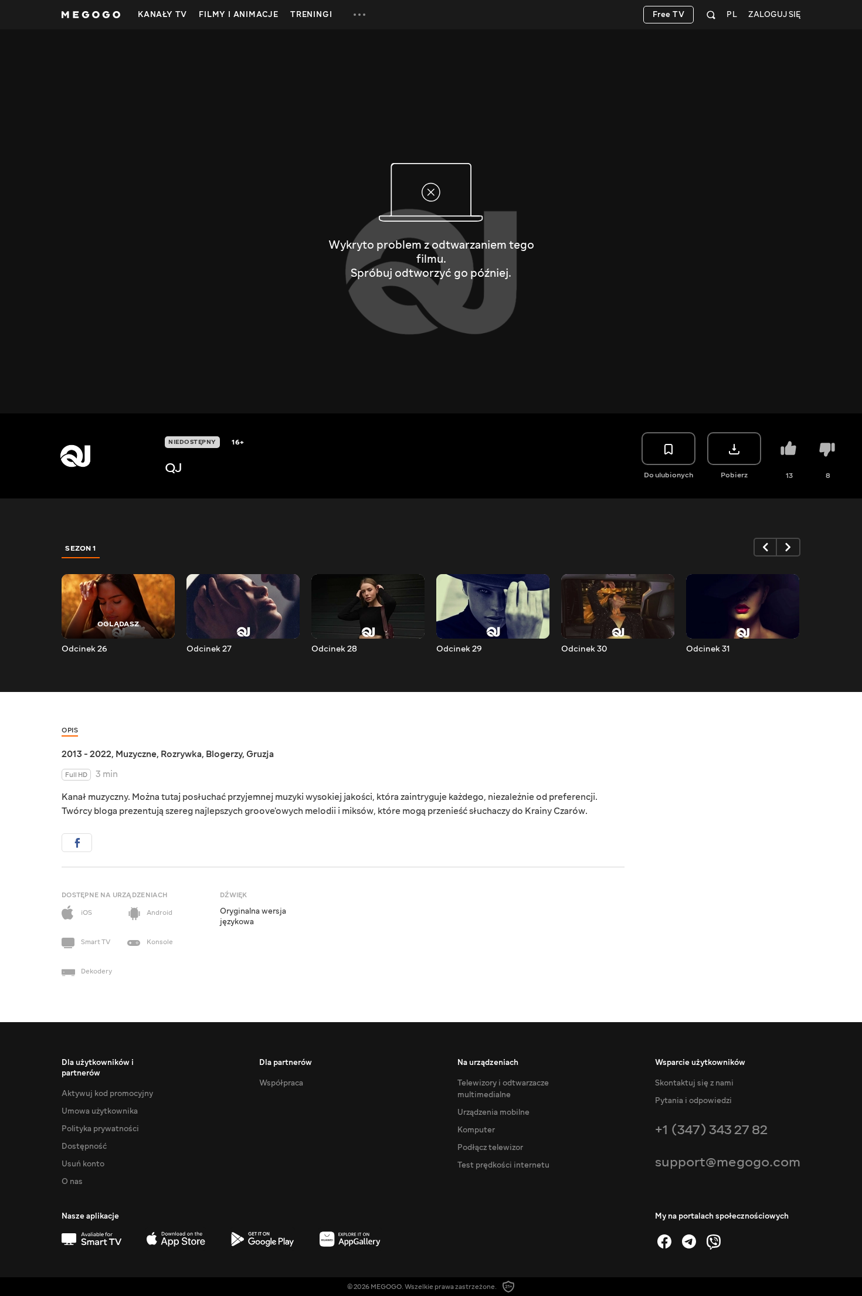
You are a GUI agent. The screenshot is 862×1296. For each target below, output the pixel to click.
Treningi (311, 14)
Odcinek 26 (84, 649)
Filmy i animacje (239, 14)
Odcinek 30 (584, 649)
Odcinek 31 (708, 649)
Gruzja (260, 754)
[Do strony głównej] (91, 14)
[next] (788, 547)
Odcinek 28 (334, 649)
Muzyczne (136, 754)
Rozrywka (181, 754)
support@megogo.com (727, 1162)
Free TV (669, 14)
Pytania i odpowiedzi (693, 1100)
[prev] (765, 547)
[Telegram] (689, 1241)
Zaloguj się (774, 15)
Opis (70, 730)
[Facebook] (664, 1241)
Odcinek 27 (209, 649)
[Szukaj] (711, 14)
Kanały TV (162, 14)
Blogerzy (224, 754)
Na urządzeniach (487, 1062)
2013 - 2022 (86, 754)
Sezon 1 (81, 548)
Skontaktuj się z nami (694, 1083)
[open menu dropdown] (359, 14)
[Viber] (713, 1241)
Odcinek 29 (459, 649)
